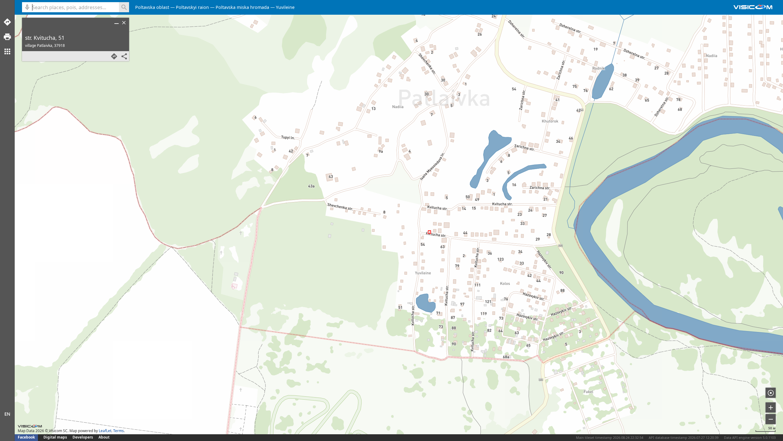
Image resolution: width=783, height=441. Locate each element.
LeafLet (105, 430)
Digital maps (55, 437)
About (103, 437)
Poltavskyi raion (192, 7)
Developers (82, 437)
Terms (118, 430)
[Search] (124, 7)
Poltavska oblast (152, 7)
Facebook (26, 437)
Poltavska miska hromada (242, 7)
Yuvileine (285, 7)
